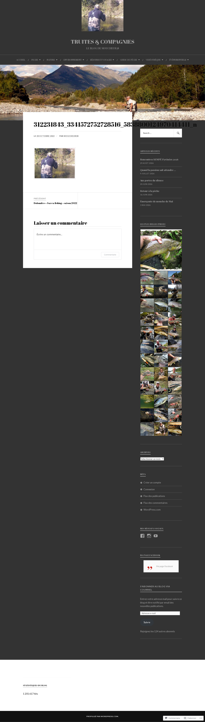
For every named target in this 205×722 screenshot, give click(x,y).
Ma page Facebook (150, 555)
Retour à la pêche (149, 190)
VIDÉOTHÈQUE (153, 59)
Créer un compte (152, 482)
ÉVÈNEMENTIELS (177, 59)
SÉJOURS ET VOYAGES (101, 59)
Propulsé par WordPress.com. (102, 716)
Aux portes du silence (151, 180)
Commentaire (110, 254)
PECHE (34, 59)
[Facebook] (143, 536)
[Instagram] (149, 536)
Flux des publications (154, 496)
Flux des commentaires (155, 502)
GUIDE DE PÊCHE (128, 59)
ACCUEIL (20, 59)
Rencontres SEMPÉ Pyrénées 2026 (159, 159)
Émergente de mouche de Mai (156, 201)
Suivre (147, 622)
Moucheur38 (71, 136)
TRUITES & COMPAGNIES (102, 41)
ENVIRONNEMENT (73, 59)
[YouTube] (156, 536)
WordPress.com (152, 509)
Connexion (149, 489)
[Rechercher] (178, 133)
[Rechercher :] (161, 133)
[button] (161, 250)
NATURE (51, 59)
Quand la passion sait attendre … (158, 169)
